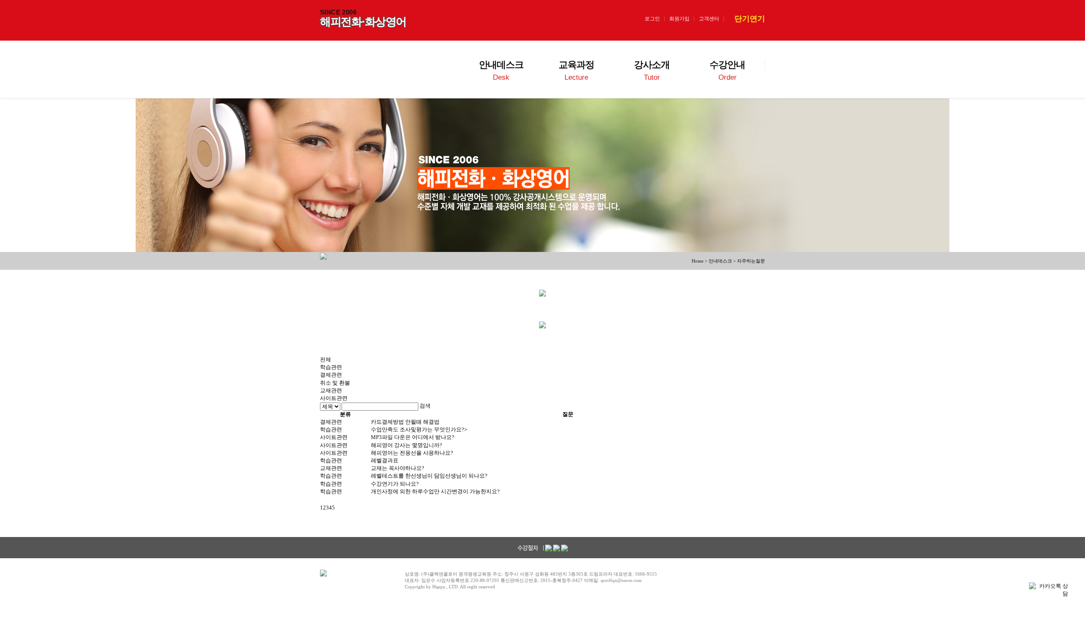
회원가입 (679, 19)
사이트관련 (334, 398)
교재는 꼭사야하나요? (397, 468)
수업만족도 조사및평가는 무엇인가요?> (419, 429)
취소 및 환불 (335, 383)
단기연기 (749, 18)
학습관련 (331, 367)
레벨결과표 (384, 460)
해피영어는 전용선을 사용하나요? (412, 453)
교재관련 (331, 390)
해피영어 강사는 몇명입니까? (406, 445)
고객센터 (709, 19)
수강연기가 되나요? (395, 484)
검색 (425, 406)
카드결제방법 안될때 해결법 (405, 422)
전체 (325, 359)
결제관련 (331, 375)
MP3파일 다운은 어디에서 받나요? (412, 437)
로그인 (652, 19)
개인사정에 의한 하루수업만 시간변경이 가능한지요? (435, 491)
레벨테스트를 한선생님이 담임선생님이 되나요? (429, 476)
